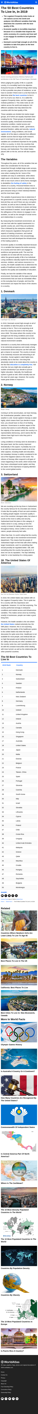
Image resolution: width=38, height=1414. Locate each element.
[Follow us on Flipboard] (2, 1398)
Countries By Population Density (15, 1268)
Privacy (3, 1378)
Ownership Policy (6, 1392)
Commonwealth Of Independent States (18, 1127)
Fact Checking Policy (7, 1386)
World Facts (20, 899)
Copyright (4, 1381)
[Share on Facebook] (5, 895)
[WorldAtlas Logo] (11, 2)
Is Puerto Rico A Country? (12, 1351)
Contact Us (4, 1375)
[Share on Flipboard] (2, 895)
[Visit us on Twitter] (9, 1398)
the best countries (20, 95)
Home (2, 1372)
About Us (3, 1383)
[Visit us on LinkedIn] (17, 1398)
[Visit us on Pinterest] (13, 1398)
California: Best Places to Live (14, 988)
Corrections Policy (6, 1389)
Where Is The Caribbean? (12, 1183)
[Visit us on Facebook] (6, 1398)
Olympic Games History (11, 1045)
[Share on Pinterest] (12, 895)
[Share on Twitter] (9, 895)
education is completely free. (21, 365)
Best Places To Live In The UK (14, 961)
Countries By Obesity (10, 1295)
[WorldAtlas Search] (36, 2)
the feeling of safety (19, 183)
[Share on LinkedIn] (16, 895)
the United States (7, 624)
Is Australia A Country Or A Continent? (18, 1071)
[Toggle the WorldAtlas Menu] (2, 2)
